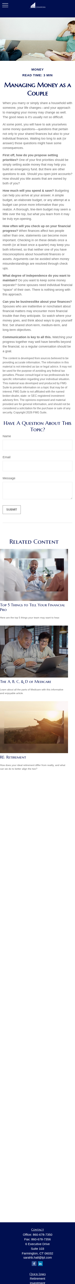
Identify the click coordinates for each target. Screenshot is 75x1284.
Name (7, 436)
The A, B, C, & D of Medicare (25, 681)
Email (6, 457)
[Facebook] (34, 1263)
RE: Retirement (13, 757)
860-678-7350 (42, 1234)
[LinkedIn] (40, 1263)
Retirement (37, 1278)
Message (9, 478)
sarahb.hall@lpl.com (37, 1257)
